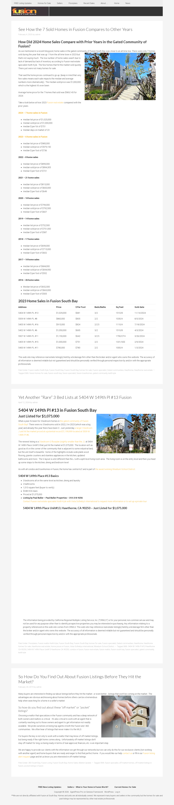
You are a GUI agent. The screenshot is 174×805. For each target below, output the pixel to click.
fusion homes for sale (38, 373)
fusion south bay (55, 373)
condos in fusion (76, 649)
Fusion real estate (55, 102)
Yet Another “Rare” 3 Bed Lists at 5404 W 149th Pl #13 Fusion (74, 397)
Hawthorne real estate (143, 370)
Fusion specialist (99, 370)
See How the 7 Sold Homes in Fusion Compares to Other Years (75, 29)
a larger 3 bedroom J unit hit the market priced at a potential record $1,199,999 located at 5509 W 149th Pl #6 (55, 431)
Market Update (85, 763)
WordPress (109, 792)
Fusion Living (46, 763)
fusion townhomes (84, 373)
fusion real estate (91, 649)
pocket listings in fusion (33, 766)
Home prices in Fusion (60, 646)
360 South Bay (34, 763)
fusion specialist (69, 373)
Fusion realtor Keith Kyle (38, 370)
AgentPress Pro (76, 792)
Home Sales (73, 763)
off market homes (126, 763)
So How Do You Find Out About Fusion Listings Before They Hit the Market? (79, 679)
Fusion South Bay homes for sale (78, 370)
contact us (127, 753)
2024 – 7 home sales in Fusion (32, 113)
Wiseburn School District (104, 646)
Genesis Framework (94, 792)
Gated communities (115, 370)
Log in (117, 792)
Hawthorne (128, 370)
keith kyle (112, 373)
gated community (100, 373)
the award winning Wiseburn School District (115, 469)
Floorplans (32, 643)
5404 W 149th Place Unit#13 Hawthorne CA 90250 (48, 649)
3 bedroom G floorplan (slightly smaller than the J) (62, 441)
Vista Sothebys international (81, 646)
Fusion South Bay (56, 370)
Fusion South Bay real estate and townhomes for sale (30, 11)
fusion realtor (104, 649)
